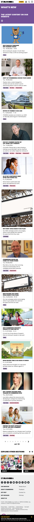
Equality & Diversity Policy (22, 509)
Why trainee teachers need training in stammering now (12, 392)
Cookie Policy (11, 507)
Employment (19, 87)
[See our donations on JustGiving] (22, 482)
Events (4, 471)
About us (4, 498)
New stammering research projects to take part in (12, 328)
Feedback (21, 489)
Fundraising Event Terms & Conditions (9, 511)
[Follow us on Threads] (8, 482)
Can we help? (5, 517)
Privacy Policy (4, 507)
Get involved (5, 495)
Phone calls (12, 185)
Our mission (5, 486)
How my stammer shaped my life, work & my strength (12, 142)
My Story (12, 87)
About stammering (7, 489)
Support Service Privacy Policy (8, 509)
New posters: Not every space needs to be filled (11, 294)
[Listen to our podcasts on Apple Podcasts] (28, 482)
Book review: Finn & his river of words (16, 360)
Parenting (12, 435)
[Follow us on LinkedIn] (20, 482)
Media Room (22, 486)
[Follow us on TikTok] (17, 482)
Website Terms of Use (6, 508)
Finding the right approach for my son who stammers (12, 426)
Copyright (26, 507)
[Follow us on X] (11, 482)
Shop (26, 2)
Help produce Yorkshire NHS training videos (11, 46)
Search (29, 2)
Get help (3, 492)
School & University (14, 403)
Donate (21, 1)
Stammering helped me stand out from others (10, 260)
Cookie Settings (19, 507)
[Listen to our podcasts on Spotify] (25, 482)
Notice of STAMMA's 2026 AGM (12, 111)
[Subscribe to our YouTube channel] (14, 482)
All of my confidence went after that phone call (12, 177)
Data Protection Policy (17, 508)
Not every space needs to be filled (14, 228)
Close (31, 517)
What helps (18, 153)
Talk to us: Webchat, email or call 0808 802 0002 (13, 518)
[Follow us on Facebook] (2, 482)
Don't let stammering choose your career (17, 78)
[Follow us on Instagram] (5, 482)
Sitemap (21, 495)
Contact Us (22, 492)
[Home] (7, 2)
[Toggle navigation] (32, 1)
